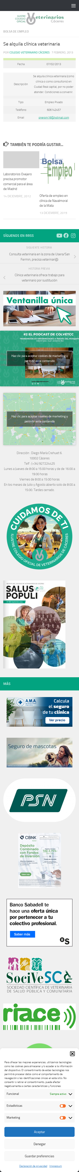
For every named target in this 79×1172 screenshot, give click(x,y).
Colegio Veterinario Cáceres (29, 52)
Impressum (55, 1166)
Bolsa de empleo (16, 31)
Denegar (40, 1144)
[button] (72, 1054)
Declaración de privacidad (33, 1166)
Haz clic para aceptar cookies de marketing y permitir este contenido (39, 358)
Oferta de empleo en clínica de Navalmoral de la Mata (54, 201)
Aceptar (39, 1132)
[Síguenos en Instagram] (73, 235)
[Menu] (73, 5)
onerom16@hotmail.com (54, 117)
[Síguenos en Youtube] (59, 235)
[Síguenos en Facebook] (66, 235)
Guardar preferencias (39, 1156)
